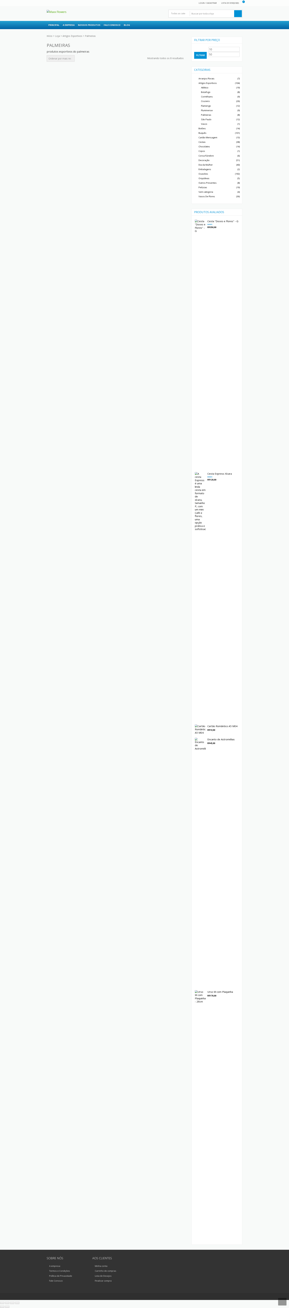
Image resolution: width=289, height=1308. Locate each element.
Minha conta (101, 1265)
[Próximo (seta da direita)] (7, 1307)
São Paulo (206, 119)
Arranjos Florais (206, 78)
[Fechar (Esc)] (17, 1303)
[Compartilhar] (12, 1303)
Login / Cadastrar (208, 3)
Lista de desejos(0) (230, 3)
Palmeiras (206, 114)
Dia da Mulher (206, 164)
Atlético (204, 87)
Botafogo (205, 92)
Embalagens (205, 169)
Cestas (202, 141)
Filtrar (200, 55)
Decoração (204, 160)
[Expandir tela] (7, 1303)
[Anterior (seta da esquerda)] (2, 1307)
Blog (127, 24)
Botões (202, 128)
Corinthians (207, 96)
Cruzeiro (205, 101)
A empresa (69, 24)
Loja (57, 36)
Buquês (202, 132)
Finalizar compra (103, 1280)
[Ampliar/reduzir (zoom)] (2, 1303)
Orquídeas (204, 178)
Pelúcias (203, 187)
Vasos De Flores (207, 196)
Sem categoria (206, 191)
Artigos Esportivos (72, 36)
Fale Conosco (112, 24)
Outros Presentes (208, 182)
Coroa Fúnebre (206, 155)
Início (49, 36)
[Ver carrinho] (241, 3)
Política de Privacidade (60, 1275)
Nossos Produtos (89, 24)
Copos (202, 151)
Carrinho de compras (105, 1270)
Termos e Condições (59, 1270)
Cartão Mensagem (208, 137)
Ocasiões (203, 173)
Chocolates (204, 146)
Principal (53, 24)
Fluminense (207, 110)
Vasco (204, 123)
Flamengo (206, 105)
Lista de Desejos (103, 1275)
